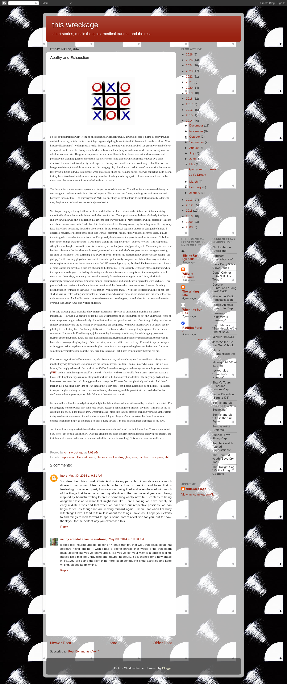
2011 (189, 210)
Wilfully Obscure (188, 275)
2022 (190, 76)
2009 (190, 221)
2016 (190, 109)
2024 (190, 65)
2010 (190, 216)
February (195, 187)
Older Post (162, 643)
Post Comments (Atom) (83, 651)
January (195, 192)
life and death (86, 457)
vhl (167, 457)
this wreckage (75, 24)
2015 (190, 115)
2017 (190, 104)
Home (112, 643)
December (196, 125)
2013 (190, 199)
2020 (190, 87)
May (192, 164)
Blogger (167, 668)
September (197, 142)
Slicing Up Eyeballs (189, 257)
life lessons (104, 457)
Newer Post (60, 643)
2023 (190, 71)
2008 (190, 227)
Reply (64, 526)
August (194, 147)
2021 (190, 82)
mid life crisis (147, 457)
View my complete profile (198, 494)
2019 (190, 93)
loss (134, 457)
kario (63, 475)
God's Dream (197, 174)
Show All (202, 339)
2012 (190, 205)
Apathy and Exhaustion (203, 169)
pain (160, 457)
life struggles (121, 457)
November (196, 131)
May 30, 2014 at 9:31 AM (85, 475)
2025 (190, 60)
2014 (190, 120)
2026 (190, 54)
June (193, 158)
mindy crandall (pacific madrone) (84, 539)
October (195, 136)
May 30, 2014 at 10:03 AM (126, 539)
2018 (190, 98)
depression (68, 457)
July (192, 153)
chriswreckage (196, 488)
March (194, 181)
